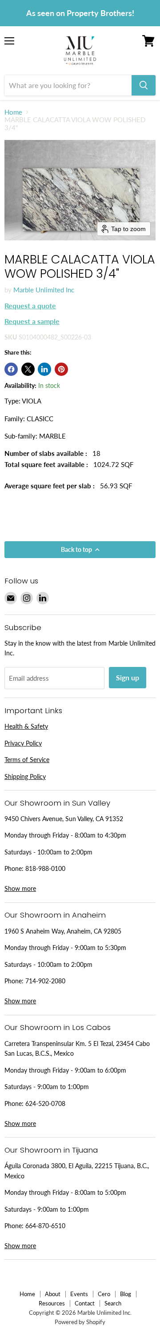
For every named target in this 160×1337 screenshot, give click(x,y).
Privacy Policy (23, 743)
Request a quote (30, 305)
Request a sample (32, 321)
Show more (20, 888)
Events (79, 1293)
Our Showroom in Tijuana (51, 1150)
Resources (52, 1303)
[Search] (144, 85)
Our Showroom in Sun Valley (57, 803)
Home (13, 112)
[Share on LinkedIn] (44, 369)
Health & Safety (26, 726)
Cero (104, 1293)
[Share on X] (28, 369)
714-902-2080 (45, 981)
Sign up (127, 677)
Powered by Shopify (80, 1321)
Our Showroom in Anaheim (55, 915)
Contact (85, 1303)
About (52, 1293)
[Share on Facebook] (11, 369)
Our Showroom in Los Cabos (57, 1027)
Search (112, 1303)
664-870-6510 (45, 1225)
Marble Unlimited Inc (43, 290)
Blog (125, 1293)
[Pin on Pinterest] (61, 369)
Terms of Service (26, 759)
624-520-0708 (45, 1103)
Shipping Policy (25, 776)
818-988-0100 (45, 868)
